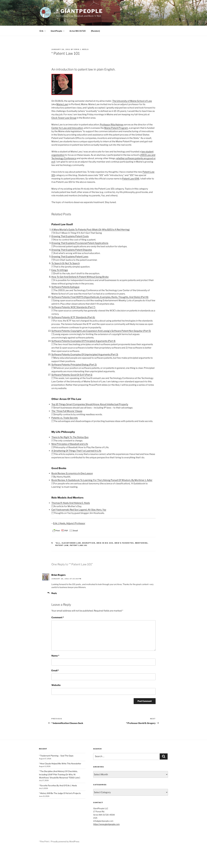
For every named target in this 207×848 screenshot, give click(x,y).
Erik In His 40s (105, 543)
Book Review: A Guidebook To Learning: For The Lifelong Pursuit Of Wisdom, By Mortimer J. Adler (101, 480)
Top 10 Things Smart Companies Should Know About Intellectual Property (89, 404)
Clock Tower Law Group (63, 117)
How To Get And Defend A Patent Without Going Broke (80, 276)
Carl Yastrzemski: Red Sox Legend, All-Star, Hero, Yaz (78, 509)
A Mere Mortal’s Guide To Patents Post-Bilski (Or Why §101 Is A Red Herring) (90, 229)
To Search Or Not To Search (65, 263)
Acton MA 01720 (77, 31)
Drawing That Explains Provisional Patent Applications (79, 243)
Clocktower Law (71, 543)
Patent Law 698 (130, 178)
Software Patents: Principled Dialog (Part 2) (74, 364)
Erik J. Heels (81, 49)
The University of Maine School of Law (132, 101)
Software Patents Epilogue (65, 287)
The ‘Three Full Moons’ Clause (66, 411)
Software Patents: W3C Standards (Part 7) (73, 307)
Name (55, 655)
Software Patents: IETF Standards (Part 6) (73, 317)
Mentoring (141, 543)
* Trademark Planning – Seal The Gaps (56, 755)
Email (55, 670)
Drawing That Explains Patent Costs (70, 236)
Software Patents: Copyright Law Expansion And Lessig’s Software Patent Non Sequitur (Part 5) (101, 331)
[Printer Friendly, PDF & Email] (65, 530)
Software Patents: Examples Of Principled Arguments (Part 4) (83, 341)
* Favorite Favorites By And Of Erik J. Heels (58, 785)
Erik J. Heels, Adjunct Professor (69, 523)
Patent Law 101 (78, 545)
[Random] (95, 31)
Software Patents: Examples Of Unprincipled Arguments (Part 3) (84, 354)
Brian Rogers (58, 575)
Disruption (88, 543)
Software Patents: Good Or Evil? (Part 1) (71, 374)
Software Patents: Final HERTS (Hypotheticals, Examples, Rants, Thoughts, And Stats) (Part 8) (99, 297)
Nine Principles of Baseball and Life (69, 444)
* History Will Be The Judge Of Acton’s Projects (60, 793)
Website (56, 685)
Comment (57, 617)
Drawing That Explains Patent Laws (69, 256)
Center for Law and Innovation (67, 128)
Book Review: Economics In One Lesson (72, 473)
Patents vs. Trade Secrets (64, 417)
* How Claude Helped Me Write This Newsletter (60, 763)
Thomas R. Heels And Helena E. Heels (70, 503)
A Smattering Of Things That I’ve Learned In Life (76, 450)
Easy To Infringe (59, 270)
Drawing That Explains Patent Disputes (71, 249)
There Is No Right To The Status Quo (70, 437)
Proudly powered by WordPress (65, 841)
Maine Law (62, 104)
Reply (54, 593)
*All (57, 543)
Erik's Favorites (124, 543)
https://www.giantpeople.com (106, 824)
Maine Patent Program (116, 128)
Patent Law (62, 545)
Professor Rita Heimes (111, 124)
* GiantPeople (79, 11)
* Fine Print (44, 841)
